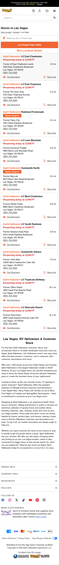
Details (39, 4)
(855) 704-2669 (10, 72)
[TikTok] (23, 500)
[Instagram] (9, 500)
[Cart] (47, 10)
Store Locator (6, 32)
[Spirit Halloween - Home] (7, 10)
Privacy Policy (24, 538)
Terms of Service (9, 538)
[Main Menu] (54, 10)
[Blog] (44, 500)
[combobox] (29, 17)
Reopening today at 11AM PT (19, 60)
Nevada (16, 32)
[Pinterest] (37, 500)
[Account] (40, 11)
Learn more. (41, 516)
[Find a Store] (33, 11)
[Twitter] (16, 500)
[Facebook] (3, 500)
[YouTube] (30, 500)
